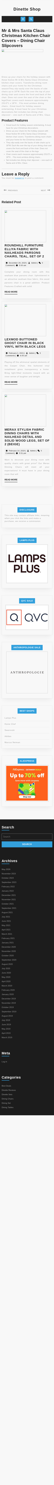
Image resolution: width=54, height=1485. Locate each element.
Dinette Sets (7, 1094)
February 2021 (8, 938)
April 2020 (6, 981)
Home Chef (10, 724)
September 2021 (9, 908)
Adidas (8, 736)
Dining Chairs (7, 1099)
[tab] (23, 19)
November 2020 (9, 951)
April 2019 (6, 1033)
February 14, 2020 (17, 451)
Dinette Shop (27, 9)
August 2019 (7, 1016)
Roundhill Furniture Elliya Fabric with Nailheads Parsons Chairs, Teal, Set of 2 (24, 251)
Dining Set (6, 1103)
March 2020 (7, 986)
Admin (34, 263)
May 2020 (6, 977)
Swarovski (10, 730)
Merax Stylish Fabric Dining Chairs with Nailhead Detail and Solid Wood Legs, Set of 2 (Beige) (27, 437)
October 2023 (8, 878)
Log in (4, 1061)
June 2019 (6, 1024)
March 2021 (7, 934)
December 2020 (9, 947)
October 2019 (8, 1007)
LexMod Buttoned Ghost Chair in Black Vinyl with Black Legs (25, 343)
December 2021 (9, 895)
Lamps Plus (10, 718)
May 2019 (6, 1029)
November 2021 (9, 899)
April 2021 (6, 930)
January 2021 (8, 942)
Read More (11, 292)
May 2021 (6, 925)
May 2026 (6, 869)
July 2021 (6, 917)
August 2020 (7, 964)
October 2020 (8, 955)
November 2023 (9, 874)
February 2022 (8, 886)
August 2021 (7, 912)
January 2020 (8, 994)
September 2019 (9, 1011)
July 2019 (6, 1020)
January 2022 (8, 891)
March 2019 (7, 1037)
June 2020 (6, 973)
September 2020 (9, 960)
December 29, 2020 (17, 263)
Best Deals (6, 1086)
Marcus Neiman (12, 742)
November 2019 (9, 1003)
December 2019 (9, 999)
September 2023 (9, 882)
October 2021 (8, 904)
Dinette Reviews (9, 1090)
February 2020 (8, 990)
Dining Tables (7, 1107)
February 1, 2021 (16, 353)
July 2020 (6, 968)
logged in (19, 178)
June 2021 (6, 921)
